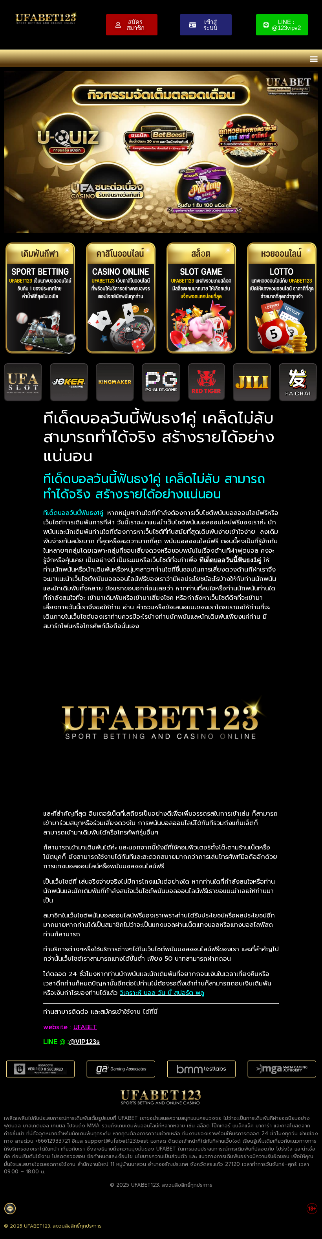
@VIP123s (84, 1042)
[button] (313, 58)
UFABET (85, 1027)
